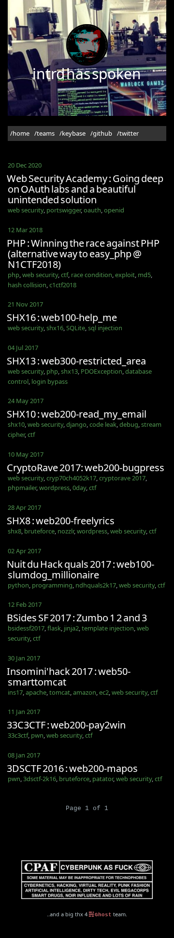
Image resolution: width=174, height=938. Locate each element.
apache (36, 692)
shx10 (16, 424)
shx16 (54, 327)
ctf (64, 274)
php (13, 274)
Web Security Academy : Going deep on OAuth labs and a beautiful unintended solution (85, 189)
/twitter (128, 133)
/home (19, 133)
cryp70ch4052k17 (71, 478)
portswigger (63, 210)
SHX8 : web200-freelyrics (61, 520)
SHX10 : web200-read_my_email (76, 413)
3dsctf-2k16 (39, 778)
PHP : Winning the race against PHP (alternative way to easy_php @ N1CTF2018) (83, 254)
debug (128, 424)
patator (102, 778)
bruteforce (39, 531)
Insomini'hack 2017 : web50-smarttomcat (68, 676)
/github (101, 133)
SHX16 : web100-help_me (62, 317)
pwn (37, 735)
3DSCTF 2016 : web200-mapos (72, 768)
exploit (125, 274)
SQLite (75, 327)
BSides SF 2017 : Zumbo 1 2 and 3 (77, 617)
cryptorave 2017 (122, 478)
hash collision (27, 284)
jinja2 (71, 628)
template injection (108, 628)
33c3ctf (18, 735)
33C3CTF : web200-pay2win (66, 724)
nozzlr (66, 531)
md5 (144, 274)
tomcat (59, 692)
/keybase (72, 133)
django (76, 424)
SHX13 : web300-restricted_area (76, 360)
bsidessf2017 (26, 628)
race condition (91, 274)
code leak (102, 424)
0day (79, 487)
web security (26, 210)
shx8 (14, 531)
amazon (84, 692)
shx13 (69, 371)
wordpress (54, 487)
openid (114, 210)
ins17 (15, 692)
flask (54, 628)
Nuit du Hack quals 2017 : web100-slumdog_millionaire (80, 569)
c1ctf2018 (62, 284)
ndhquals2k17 (95, 585)
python (18, 585)
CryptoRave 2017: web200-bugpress (85, 467)
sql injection (105, 327)
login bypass (49, 381)
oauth (92, 210)
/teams (44, 133)
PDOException (101, 371)
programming (52, 585)
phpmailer (22, 487)
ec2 (104, 692)
